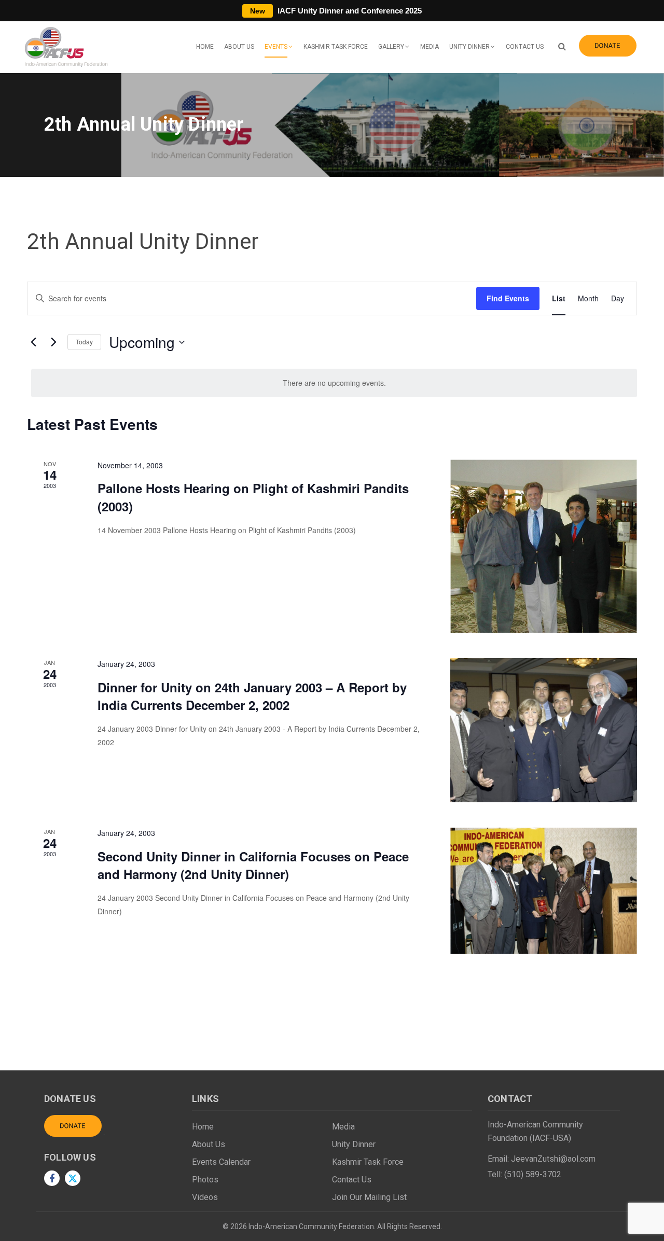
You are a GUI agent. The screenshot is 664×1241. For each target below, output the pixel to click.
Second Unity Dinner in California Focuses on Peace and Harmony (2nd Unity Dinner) (253, 865)
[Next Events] (53, 342)
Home (205, 46)
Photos (205, 1179)
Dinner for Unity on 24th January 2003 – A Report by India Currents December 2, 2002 (252, 696)
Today (84, 341)
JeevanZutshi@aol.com (553, 1159)
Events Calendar (221, 1162)
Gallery (391, 46)
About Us (239, 46)
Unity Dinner (469, 46)
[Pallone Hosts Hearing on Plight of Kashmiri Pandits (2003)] (543, 546)
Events (276, 46)
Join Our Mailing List (369, 1197)
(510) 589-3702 (532, 1174)
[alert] (334, 383)
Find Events (508, 298)
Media (429, 46)
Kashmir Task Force (335, 46)
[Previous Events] (33, 342)
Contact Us (525, 46)
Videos (205, 1197)
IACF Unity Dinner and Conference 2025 (336, 10)
